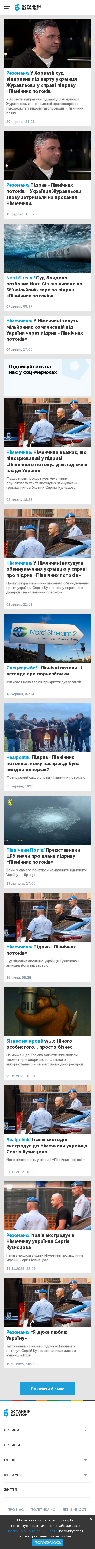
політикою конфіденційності (32, 1531)
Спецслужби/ (21, 668)
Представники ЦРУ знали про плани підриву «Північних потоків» (43, 856)
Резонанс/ (17, 73)
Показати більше (47, 1388)
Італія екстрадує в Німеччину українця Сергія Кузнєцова (40, 1241)
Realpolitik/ (18, 757)
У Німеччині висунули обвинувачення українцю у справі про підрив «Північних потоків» (46, 569)
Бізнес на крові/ (24, 1041)
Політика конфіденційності (59, 1510)
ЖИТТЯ (10, 1490)
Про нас (15, 1510)
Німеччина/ (19, 321)
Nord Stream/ (20, 278)
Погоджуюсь (48, 1543)
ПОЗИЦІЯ (12, 1445)
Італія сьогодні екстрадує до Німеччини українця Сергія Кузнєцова (46, 1146)
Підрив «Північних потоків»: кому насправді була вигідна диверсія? (43, 763)
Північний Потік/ (25, 850)
